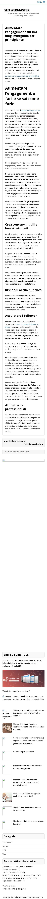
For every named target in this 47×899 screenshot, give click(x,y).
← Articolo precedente (14, 441)
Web (4, 854)
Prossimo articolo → (33, 444)
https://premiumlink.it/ (21, 691)
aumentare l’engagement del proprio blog (22, 76)
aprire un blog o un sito (31, 110)
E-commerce (8, 842)
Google (5, 846)
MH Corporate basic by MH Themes (30, 897)
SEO (4, 850)
